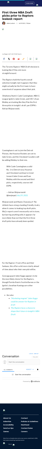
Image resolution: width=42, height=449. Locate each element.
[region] (21, 368)
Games (6, 431)
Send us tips (8, 428)
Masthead (25, 425)
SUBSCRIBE (29, 3)
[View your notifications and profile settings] (38, 369)
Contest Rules (27, 428)
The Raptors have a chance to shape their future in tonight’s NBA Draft (25, 311)
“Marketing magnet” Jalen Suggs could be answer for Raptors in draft (24, 301)
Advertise (7, 421)
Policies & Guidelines (29, 421)
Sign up (36, 353)
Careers (24, 431)
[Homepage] (7, 409)
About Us (7, 418)
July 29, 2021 (22, 195)
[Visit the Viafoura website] (35, 381)
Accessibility (8, 425)
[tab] (8, 369)
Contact (24, 418)
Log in (31, 353)
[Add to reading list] (37, 59)
